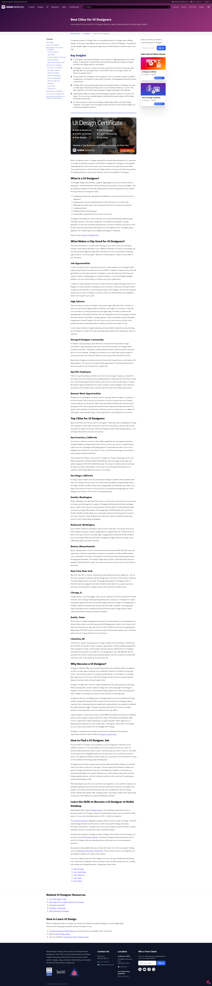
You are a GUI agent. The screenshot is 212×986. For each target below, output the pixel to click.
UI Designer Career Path (57, 905)
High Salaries (51, 54)
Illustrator (100, 851)
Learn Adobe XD (78, 875)
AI (47, 6)
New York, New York (53, 81)
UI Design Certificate (80, 821)
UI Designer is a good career (107, 734)
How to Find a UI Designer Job (55, 94)
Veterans (183, 7)
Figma (83, 851)
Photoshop (89, 851)
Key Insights (49, 42)
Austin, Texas (51, 86)
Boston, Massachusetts (54, 78)
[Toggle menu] (208, 7)
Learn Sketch (77, 881)
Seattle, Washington (53, 73)
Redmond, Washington (54, 75)
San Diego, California (53, 70)
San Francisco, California (54, 68)
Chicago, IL (50, 83)
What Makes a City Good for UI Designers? (54, 48)
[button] (208, 982)
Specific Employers (53, 60)
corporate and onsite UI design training (75, 937)
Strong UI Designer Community (56, 57)
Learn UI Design (78, 869)
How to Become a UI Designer (59, 911)
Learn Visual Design (79, 872)
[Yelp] (140, 970)
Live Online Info (124, 976)
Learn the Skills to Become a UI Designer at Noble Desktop (55, 97)
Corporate (175, 7)
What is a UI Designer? (52, 45)
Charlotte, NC (51, 88)
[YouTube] (144, 970)
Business (55, 6)
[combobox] (126, 7)
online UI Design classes (62, 934)
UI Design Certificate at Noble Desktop (62, 931)
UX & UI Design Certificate (89, 837)
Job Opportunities (52, 52)
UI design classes (95, 810)
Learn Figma (77, 878)
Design (40, 6)
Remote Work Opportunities (55, 62)
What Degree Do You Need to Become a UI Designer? (66, 902)
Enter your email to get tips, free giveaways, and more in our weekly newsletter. (151, 957)
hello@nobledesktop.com (106, 965)
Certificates (74, 6)
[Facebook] (149, 970)
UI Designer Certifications (57, 908)
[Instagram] (153, 970)
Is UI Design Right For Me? (57, 899)
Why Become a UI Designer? (54, 91)
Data (64, 6)
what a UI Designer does (90, 235)
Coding (31, 6)
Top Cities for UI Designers (54, 65)
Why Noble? (192, 7)
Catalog (201, 7)
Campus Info (123, 967)
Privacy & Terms (64, 984)
